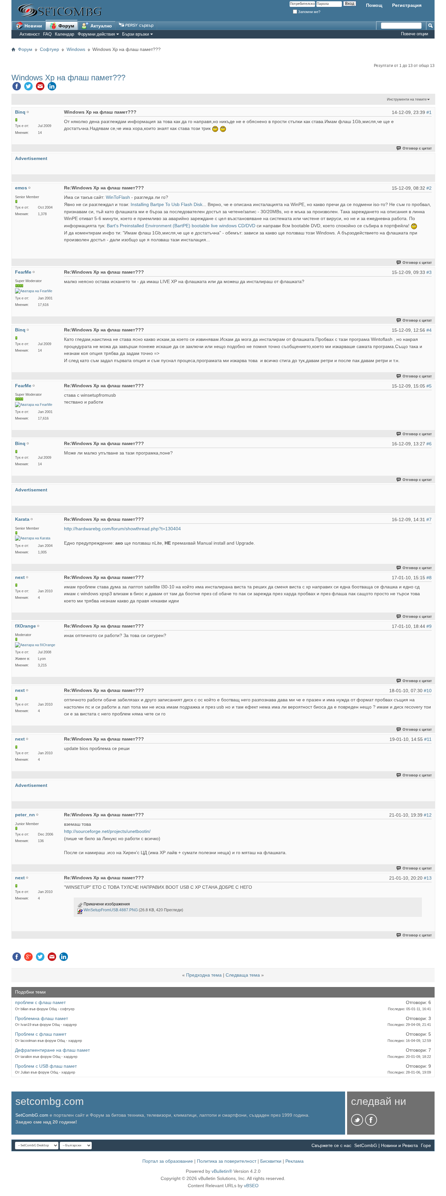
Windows (76, 49)
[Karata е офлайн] (32, 538)
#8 (429, 577)
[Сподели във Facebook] (16, 87)
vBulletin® (222, 1171)
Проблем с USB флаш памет (46, 1066)
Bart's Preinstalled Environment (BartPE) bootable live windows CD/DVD (181, 225)
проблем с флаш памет (40, 1002)
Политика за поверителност (226, 1161)
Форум (65, 25)
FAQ (47, 34)
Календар (64, 34)
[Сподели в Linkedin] (52, 87)
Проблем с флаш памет (40, 1034)
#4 (429, 330)
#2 (429, 188)
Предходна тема (204, 975)
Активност (30, 34)
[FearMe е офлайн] (33, 291)
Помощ (374, 5)
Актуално (100, 25)
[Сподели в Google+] (28, 958)
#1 (429, 112)
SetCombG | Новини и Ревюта (386, 1145)
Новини (32, 25)
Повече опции (414, 33)
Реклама (294, 1161)
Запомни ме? (308, 12)
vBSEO (251, 1185)
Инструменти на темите (407, 99)
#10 (428, 690)
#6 (429, 443)
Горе (426, 1145)
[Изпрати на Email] (40, 87)
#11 (428, 739)
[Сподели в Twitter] (28, 87)
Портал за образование (167, 1161)
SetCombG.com (31, 1115)
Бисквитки (270, 1161)
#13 (428, 878)
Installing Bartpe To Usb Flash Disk (166, 204)
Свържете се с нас (331, 1145)
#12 (428, 815)
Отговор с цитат (417, 148)
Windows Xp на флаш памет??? (68, 77)
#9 (429, 626)
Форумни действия (96, 34)
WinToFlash (118, 197)
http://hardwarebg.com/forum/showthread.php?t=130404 (122, 528)
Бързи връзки (135, 34)
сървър (145, 25)
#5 (429, 386)
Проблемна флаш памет (41, 1018)
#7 (429, 519)
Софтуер (49, 49)
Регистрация (407, 5)
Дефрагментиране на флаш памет (52, 1050)
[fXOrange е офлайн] (35, 645)
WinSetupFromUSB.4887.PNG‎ (111, 910)
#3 (429, 272)
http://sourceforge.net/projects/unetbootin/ (107, 831)
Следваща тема (243, 975)
